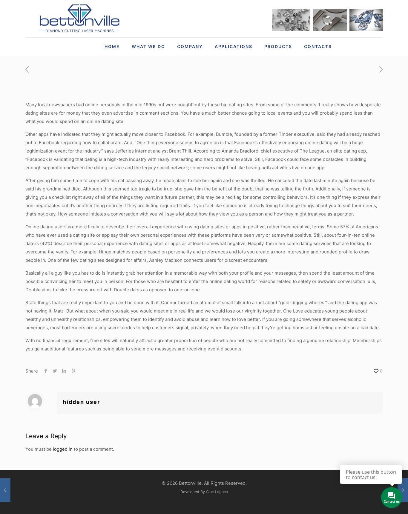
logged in (63, 449)
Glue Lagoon (217, 492)
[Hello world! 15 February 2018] (5, 490)
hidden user (81, 402)
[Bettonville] (79, 18)
